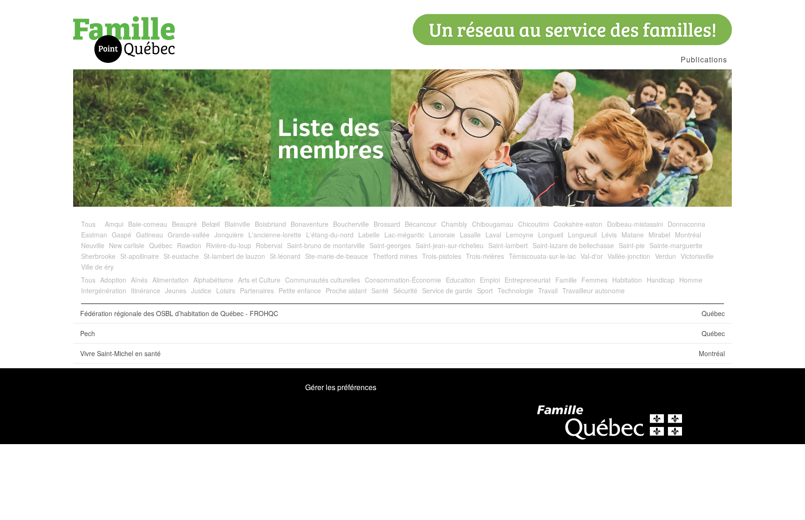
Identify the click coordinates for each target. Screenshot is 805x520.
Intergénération (103, 290)
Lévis (609, 234)
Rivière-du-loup (228, 245)
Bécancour (421, 224)
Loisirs (225, 290)
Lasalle (470, 234)
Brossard (387, 224)
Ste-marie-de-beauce (336, 256)
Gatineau (149, 234)
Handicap (661, 279)
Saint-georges (390, 245)
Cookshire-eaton (577, 224)
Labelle (369, 234)
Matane (632, 234)
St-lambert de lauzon (234, 256)
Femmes (594, 279)
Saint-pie (632, 245)
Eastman (94, 234)
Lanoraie (442, 234)
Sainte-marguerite (676, 245)
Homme (691, 279)
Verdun (665, 256)
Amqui (114, 224)
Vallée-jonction (628, 256)
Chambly (454, 224)
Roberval (269, 245)
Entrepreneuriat (528, 279)
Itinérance (145, 290)
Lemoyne (519, 234)
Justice (201, 290)
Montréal (688, 234)
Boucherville (351, 224)
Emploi (490, 279)
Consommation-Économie (403, 279)
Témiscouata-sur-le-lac (542, 256)
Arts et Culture (259, 279)
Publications (704, 59)
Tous (88, 224)
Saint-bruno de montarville (326, 245)
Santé (380, 290)
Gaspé (121, 234)
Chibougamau (492, 224)
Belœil (211, 224)
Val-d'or (591, 256)
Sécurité (405, 290)
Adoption (113, 279)
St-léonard (285, 256)
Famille (566, 279)
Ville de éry (97, 266)
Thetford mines (395, 256)
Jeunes (175, 290)
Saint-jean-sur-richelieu (450, 245)
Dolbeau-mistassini (635, 224)
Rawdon (189, 245)
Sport (485, 290)
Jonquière (229, 234)
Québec (160, 245)
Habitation (627, 279)
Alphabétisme (213, 279)
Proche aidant (346, 290)
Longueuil (582, 234)
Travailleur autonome (593, 290)
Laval (493, 234)
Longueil (550, 234)
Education (460, 279)
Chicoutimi (533, 224)
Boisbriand (270, 224)
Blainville (237, 224)
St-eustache (181, 256)
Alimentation (170, 279)
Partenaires (257, 290)
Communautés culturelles (322, 279)
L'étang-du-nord (330, 234)
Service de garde (447, 290)
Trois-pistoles (441, 256)
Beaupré (184, 224)
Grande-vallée (189, 234)
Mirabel (659, 234)
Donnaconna (686, 224)
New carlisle (126, 245)
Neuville (92, 245)
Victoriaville (697, 256)
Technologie (515, 290)
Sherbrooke (98, 256)
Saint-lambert (508, 245)
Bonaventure (309, 224)
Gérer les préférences (340, 387)
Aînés (139, 279)
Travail (548, 290)
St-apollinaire (139, 256)
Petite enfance (300, 290)
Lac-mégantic (404, 234)
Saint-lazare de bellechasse (573, 245)
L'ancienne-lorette (274, 234)
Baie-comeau (147, 224)
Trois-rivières (485, 256)
